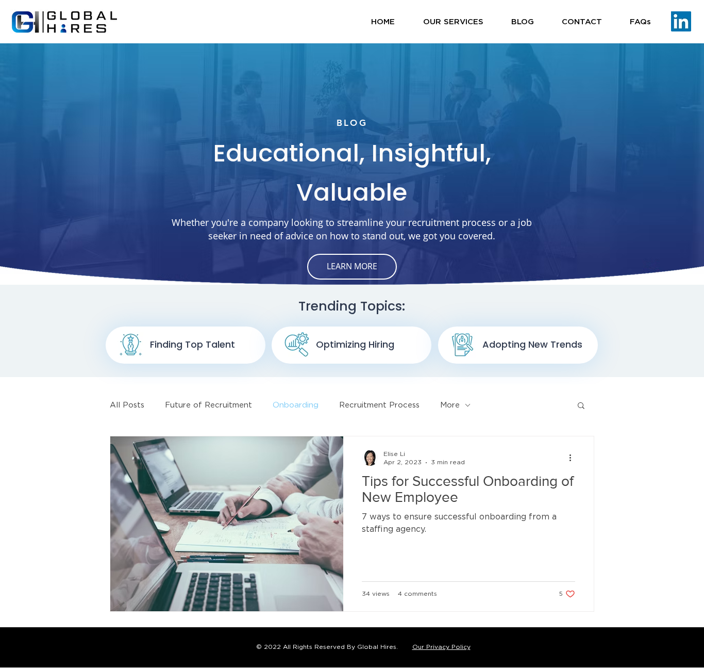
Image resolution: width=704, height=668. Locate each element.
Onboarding (296, 405)
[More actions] (573, 457)
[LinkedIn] (681, 21)
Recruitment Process (379, 405)
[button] (453, 21)
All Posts (127, 405)
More (450, 405)
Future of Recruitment (208, 405)
